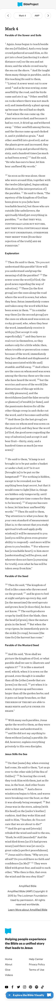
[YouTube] (7, 987)
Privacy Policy (37, 964)
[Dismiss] (8, 995)
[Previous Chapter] (8, 15)
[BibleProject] (28, 4)
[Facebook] (13, 987)
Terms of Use (36, 969)
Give (7, 969)
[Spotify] (37, 987)
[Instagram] (25, 987)
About (8, 964)
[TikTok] (42, 987)
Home (8, 959)
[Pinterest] (31, 987)
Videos (9, 974)
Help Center (36, 959)
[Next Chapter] (48, 15)
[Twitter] (19, 987)
